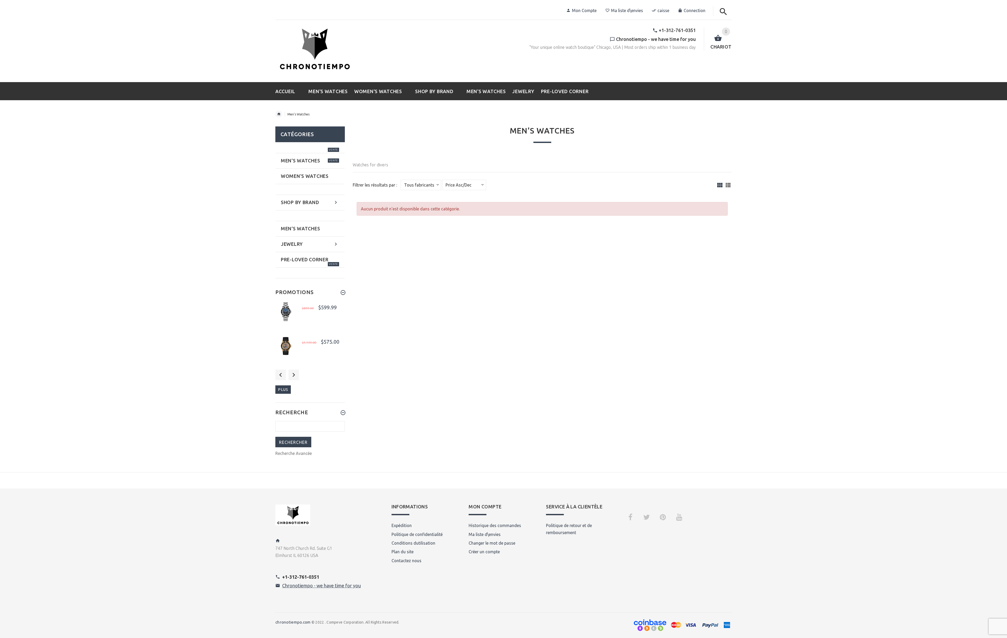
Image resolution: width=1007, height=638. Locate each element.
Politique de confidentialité (417, 534)
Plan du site (403, 551)
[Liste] (728, 185)
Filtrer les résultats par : (375, 185)
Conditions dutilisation (413, 543)
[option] (310, 317)
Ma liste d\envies (627, 10)
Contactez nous (406, 560)
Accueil (278, 114)
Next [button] (293, 375)
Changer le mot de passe (492, 543)
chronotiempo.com (292, 622)
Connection (694, 10)
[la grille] (719, 185)
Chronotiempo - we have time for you (321, 585)
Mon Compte (584, 10)
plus (283, 389)
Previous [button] (280, 375)
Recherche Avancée (293, 453)
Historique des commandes (495, 525)
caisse (663, 10)
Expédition (402, 525)
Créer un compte (484, 551)
